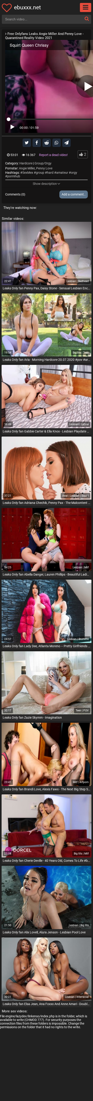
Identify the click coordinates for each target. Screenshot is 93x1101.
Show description (45, 184)
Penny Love (44, 168)
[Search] (86, 19)
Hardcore (26, 163)
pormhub (13, 176)
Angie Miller (27, 168)
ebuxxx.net (27, 7)
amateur (62, 172)
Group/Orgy (43, 163)
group (40, 172)
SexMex (27, 172)
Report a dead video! (53, 155)
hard (50, 172)
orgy (74, 172)
